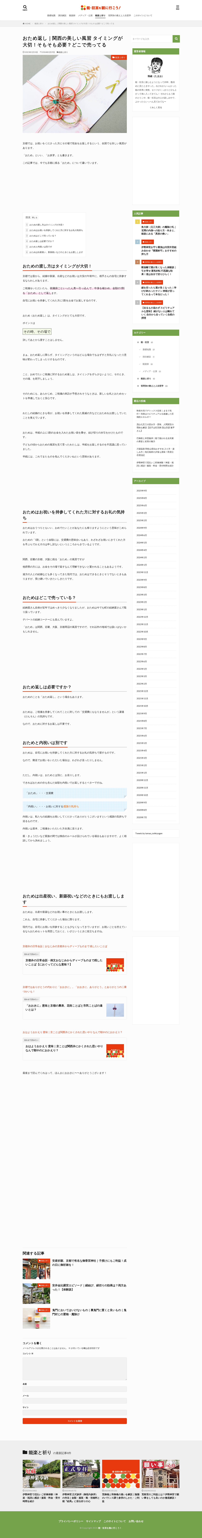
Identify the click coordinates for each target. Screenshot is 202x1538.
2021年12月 (142, 691)
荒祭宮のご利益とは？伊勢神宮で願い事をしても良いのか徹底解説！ (160, 1496)
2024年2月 (142, 557)
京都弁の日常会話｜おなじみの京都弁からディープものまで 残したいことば (65, 946)
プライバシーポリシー (71, 1521)
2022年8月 (142, 646)
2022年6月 (142, 661)
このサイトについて (143, 15)
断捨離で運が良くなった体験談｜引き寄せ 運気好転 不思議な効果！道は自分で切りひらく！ (158, 271)
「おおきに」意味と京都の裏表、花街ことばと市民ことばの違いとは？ (64, 1007)
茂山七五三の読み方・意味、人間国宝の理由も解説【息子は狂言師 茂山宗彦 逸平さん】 (156, 427)
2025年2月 (142, 520)
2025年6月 (142, 505)
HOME (28, 24)
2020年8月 (142, 810)
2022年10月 (142, 631)
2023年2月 (142, 602)
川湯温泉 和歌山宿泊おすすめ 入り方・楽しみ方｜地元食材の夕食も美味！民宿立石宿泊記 (156, 451)
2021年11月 (142, 698)
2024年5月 (142, 542)
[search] (176, 39)
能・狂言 (147, 342)
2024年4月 (142, 550)
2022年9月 (142, 639)
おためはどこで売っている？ (41, 235)
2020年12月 (142, 780)
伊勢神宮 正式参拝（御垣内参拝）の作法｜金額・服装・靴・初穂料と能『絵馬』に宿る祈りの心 (81, 1498)
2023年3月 (142, 594)
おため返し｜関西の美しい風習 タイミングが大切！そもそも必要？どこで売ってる (81, 23)
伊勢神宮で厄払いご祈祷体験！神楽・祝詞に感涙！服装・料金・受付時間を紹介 (155, 464)
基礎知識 (51, 15)
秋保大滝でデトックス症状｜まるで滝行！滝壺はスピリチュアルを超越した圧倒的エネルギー (155, 413)
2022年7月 (142, 654)
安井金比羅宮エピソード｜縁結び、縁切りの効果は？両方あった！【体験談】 (89, 1287)
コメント (28, 1353)
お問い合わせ (136, 1521)
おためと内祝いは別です (39, 246)
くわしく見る (156, 107)
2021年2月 (142, 765)
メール (26, 1396)
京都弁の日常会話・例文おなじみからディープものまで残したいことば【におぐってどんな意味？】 (64, 962)
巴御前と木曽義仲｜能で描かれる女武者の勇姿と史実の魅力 (155, 440)
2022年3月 (142, 676)
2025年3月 (142, 513)
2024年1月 (142, 565)
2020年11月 (142, 787)
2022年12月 (142, 617)
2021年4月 (142, 750)
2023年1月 (142, 609)
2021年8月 (142, 721)
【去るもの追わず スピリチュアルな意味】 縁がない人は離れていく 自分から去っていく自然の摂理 (158, 312)
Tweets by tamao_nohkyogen (148, 833)
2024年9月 (142, 528)
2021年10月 (142, 706)
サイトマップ (93, 1521)
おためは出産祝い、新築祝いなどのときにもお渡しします (54, 252)
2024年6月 (142, 535)
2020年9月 (142, 802)
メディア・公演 (85, 15)
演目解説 (62, 15)
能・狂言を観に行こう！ (110, 1528)
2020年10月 (142, 795)
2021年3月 (142, 758)
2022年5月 (142, 669)
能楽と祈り (100, 15)
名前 (25, 1384)
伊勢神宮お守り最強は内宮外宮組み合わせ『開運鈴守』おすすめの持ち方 (158, 250)
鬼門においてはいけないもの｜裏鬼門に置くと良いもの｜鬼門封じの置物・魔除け (89, 1312)
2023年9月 (142, 580)
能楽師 (72, 15)
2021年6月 (142, 735)
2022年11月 (142, 624)
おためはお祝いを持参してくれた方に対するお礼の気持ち (54, 230)
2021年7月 (142, 728)
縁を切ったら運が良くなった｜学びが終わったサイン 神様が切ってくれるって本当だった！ (158, 291)
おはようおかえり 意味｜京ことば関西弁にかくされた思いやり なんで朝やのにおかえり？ (72, 1032)
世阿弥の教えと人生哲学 (119, 15)
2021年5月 (142, 743)
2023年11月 (142, 572)
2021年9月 (142, 713)
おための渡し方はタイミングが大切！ (45, 224)
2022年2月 (142, 683)
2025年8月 (142, 498)
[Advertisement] (75, 187)
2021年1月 (142, 772)
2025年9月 (142, 490)
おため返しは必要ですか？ (40, 241)
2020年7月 (142, 817)
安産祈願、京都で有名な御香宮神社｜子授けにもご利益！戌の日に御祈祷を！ (89, 1262)
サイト (26, 1407)
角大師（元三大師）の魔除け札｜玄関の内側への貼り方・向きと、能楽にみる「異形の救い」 (158, 230)
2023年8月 (142, 587)
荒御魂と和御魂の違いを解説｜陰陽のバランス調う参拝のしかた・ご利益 (120, 1498)
